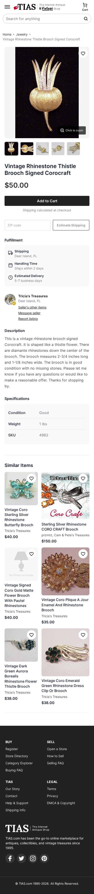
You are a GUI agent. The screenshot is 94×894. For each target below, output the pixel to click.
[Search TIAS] (86, 18)
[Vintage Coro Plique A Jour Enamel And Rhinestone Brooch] (65, 571)
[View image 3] (42, 148)
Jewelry (22, 34)
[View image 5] (73, 148)
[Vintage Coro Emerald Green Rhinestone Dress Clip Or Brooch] (65, 652)
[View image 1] (11, 148)
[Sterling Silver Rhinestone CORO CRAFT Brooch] (65, 496)
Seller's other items (32, 307)
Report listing (28, 319)
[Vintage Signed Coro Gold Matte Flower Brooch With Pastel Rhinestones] (21, 564)
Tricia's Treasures (33, 296)
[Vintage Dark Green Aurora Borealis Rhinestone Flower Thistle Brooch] (21, 645)
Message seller (29, 313)
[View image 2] (27, 148)
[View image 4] (58, 148)
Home (7, 34)
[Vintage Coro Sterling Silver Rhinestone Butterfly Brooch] (21, 488)
